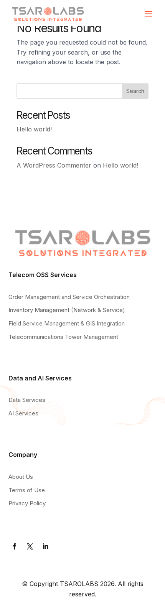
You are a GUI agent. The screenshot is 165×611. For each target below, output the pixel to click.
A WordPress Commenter (53, 165)
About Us (20, 476)
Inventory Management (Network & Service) (66, 310)
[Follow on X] (30, 546)
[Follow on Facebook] (14, 546)
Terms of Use (26, 490)
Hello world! (34, 129)
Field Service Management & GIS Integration (66, 323)
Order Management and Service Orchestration (69, 297)
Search (135, 91)
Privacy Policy (27, 503)
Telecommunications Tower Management (63, 336)
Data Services (26, 399)
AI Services (23, 413)
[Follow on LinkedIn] (45, 546)
